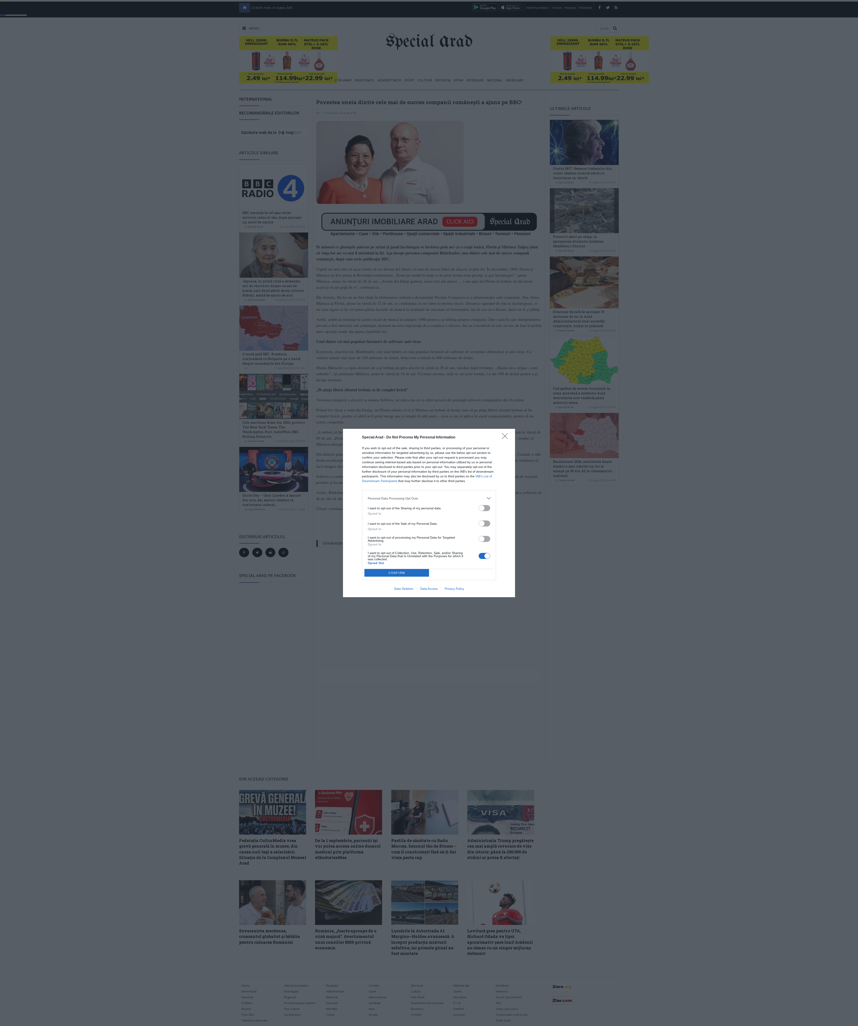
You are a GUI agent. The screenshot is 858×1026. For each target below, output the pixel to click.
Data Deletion (403, 588)
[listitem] (429, 498)
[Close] (506, 437)
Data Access (429, 588)
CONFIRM (397, 573)
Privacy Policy (454, 588)
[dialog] (429, 513)
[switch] (484, 508)
